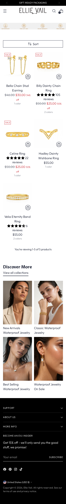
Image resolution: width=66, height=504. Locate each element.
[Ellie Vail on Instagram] (16, 470)
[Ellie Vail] (33, 11)
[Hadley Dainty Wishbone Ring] (48, 133)
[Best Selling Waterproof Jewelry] (17, 359)
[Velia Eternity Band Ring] (17, 197)
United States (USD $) (18, 482)
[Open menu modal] (4, 10)
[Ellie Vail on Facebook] (5, 470)
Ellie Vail (28, 487)
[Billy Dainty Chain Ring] (48, 66)
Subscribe (56, 457)
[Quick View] (28, 77)
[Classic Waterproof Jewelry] (48, 303)
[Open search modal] (53, 10)
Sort (35, 44)
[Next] (59, 3)
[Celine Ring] (17, 133)
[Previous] (7, 3)
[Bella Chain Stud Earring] (17, 66)
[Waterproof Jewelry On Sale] (48, 359)
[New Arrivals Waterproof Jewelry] (17, 303)
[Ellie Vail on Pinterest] (10, 470)
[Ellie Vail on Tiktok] (21, 470)
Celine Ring (17, 153)
